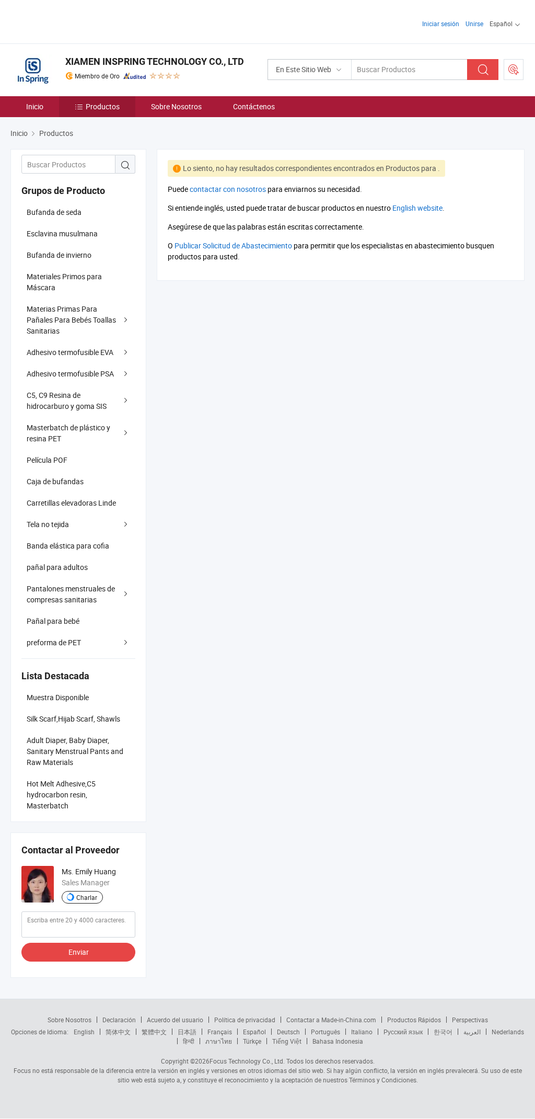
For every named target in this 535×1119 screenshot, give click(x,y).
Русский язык (403, 1031)
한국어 (443, 1031)
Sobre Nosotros (176, 106)
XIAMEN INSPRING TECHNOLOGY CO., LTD (154, 61)
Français (219, 1031)
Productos (103, 106)
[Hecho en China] (77, 20)
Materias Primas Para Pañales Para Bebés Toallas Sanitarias (71, 320)
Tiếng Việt (286, 1041)
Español (254, 1031)
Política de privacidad (244, 1019)
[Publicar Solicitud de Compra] (514, 69)
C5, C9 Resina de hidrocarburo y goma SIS (67, 400)
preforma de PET (54, 642)
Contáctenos (254, 106)
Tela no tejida (48, 524)
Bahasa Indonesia (337, 1041)
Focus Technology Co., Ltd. (247, 1061)
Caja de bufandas (55, 481)
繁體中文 (154, 1031)
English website (417, 208)
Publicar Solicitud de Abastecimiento (233, 245)
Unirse (474, 23)
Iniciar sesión (440, 23)
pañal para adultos (57, 567)
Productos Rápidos (414, 1019)
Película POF (47, 460)
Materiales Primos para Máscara (64, 281)
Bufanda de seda (54, 212)
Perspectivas (470, 1019)
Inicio (34, 106)
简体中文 (118, 1031)
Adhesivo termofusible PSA (70, 374)
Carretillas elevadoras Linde (71, 503)
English (84, 1031)
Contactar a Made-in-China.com (331, 1019)
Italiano (362, 1031)
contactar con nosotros (228, 189)
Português (325, 1031)
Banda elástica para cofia (68, 546)
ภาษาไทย (218, 1041)
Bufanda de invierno (59, 255)
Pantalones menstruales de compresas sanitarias (71, 594)
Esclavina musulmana (62, 233)
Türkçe (252, 1041)
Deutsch (288, 1031)
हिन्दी (188, 1041)
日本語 (187, 1031)
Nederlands (508, 1031)
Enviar (78, 952)
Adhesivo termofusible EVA (70, 352)
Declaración (119, 1019)
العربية (472, 1031)
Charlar (86, 897)
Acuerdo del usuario (175, 1019)
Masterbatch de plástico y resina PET (68, 433)
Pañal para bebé (53, 621)
